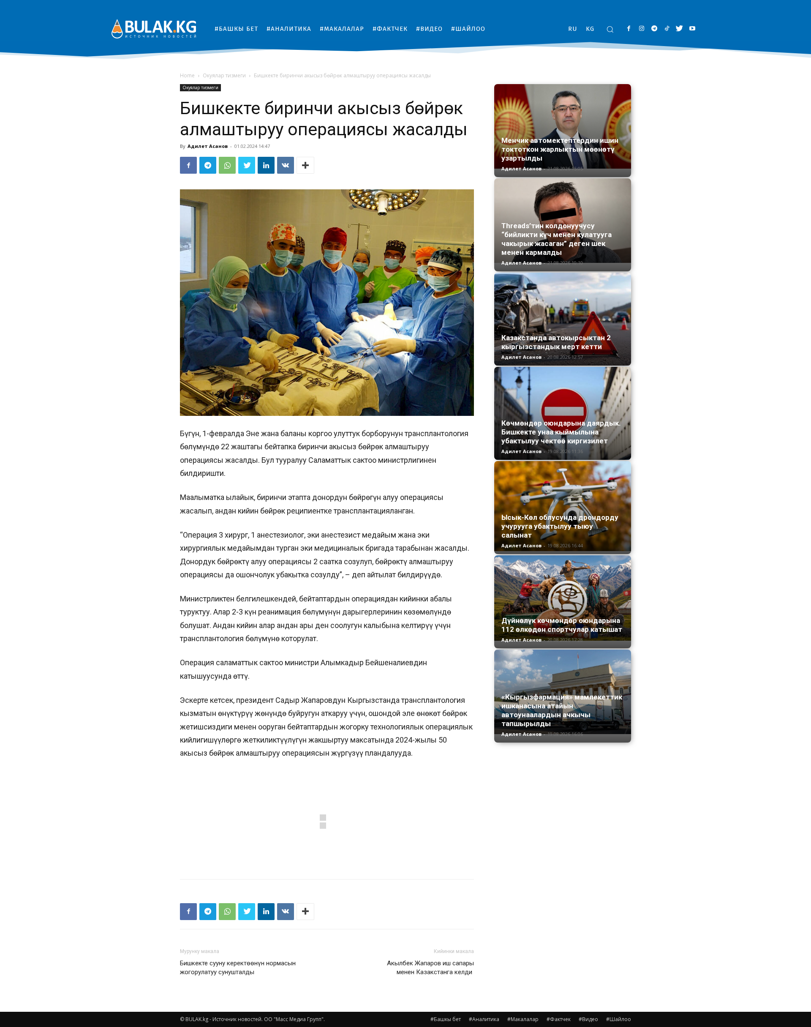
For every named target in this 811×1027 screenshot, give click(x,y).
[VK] (285, 165)
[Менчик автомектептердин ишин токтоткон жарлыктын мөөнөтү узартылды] (562, 126)
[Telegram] (654, 29)
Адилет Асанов (208, 146)
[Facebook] (628, 29)
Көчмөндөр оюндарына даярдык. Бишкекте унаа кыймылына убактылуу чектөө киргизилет (561, 432)
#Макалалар (523, 1019)
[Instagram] (641, 29)
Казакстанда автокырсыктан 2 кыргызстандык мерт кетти (556, 342)
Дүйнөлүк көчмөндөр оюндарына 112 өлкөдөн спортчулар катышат (561, 625)
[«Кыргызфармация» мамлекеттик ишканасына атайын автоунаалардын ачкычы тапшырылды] (562, 692)
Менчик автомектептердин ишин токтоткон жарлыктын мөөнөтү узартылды (559, 149)
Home (187, 75)
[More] (305, 165)
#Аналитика (484, 1019)
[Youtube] (692, 29)
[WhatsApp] (227, 165)
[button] (610, 29)
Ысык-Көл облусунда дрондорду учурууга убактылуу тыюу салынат (559, 526)
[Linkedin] (266, 165)
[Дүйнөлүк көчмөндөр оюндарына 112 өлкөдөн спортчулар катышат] (562, 598)
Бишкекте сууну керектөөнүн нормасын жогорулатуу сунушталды (238, 967)
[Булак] (154, 28)
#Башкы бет (445, 1019)
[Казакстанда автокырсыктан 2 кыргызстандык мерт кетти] (562, 319)
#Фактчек (559, 1019)
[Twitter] (679, 29)
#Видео (588, 1019)
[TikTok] (666, 29)
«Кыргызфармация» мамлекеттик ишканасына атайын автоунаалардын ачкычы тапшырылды (561, 710)
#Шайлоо (618, 1019)
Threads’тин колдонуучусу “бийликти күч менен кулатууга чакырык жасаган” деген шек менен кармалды (556, 239)
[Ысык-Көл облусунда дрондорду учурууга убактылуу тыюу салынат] (562, 506)
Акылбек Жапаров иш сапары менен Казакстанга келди (430, 967)
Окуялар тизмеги (224, 75)
